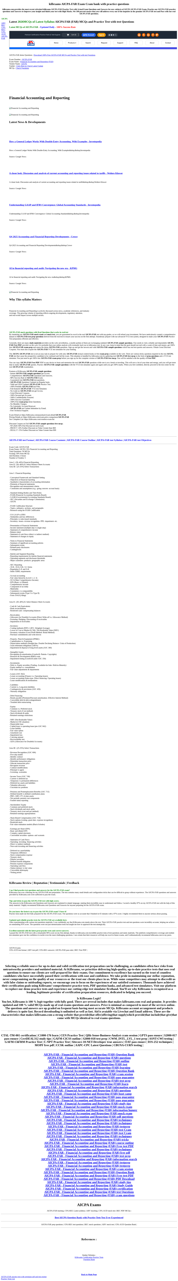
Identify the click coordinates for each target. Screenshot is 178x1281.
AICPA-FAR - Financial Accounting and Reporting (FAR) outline (89, 1061)
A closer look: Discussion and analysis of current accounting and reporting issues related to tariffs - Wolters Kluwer (66, 173)
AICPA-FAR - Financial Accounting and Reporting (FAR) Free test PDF (89, 1146)
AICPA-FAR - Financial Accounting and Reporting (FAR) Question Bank (89, 1054)
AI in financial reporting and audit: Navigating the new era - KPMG (43, 268)
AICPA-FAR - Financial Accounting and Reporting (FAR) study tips (89, 1103)
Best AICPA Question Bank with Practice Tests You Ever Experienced (89, 1217)
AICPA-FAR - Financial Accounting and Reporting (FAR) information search (89, 1087)
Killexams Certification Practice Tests (89, 1257)
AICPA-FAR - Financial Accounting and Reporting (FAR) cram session (89, 1074)
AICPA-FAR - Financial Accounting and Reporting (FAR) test (89, 1064)
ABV (3, 23)
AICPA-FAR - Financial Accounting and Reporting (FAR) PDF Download (89, 1178)
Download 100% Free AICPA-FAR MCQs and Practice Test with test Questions (64, 55)
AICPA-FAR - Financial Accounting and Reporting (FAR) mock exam (89, 1106)
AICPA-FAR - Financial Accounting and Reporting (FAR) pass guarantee (89, 1077)
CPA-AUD (3, 33)
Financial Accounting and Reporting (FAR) (36, 62)
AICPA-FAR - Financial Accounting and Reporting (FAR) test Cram (89, 1129)
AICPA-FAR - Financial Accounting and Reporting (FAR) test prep (89, 1080)
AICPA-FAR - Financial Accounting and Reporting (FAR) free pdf (89, 1152)
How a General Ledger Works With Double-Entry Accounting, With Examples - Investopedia (55, 141)
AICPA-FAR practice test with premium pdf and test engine (24, 1277)
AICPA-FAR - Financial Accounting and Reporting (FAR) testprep (89, 1126)
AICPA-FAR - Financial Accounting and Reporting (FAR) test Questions (89, 1191)
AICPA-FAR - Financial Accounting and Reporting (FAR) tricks (89, 1139)
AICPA (24, 64)
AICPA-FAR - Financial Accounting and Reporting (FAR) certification (89, 1188)
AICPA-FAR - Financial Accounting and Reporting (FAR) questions (89, 1057)
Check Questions (22, 68)
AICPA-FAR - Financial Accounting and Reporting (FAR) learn (89, 1084)
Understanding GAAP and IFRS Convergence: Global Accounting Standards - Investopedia (55, 205)
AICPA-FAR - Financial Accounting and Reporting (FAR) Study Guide (89, 1185)
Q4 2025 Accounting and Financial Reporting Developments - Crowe (43, 236)
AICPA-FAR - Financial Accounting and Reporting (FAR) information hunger (89, 1110)
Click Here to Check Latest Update (29, 66)
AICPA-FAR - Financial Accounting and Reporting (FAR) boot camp (89, 1093)
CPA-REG (3, 28)
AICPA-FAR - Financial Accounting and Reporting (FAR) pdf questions (89, 1116)
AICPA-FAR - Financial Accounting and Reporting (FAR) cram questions (89, 1195)
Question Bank (89, 1259)
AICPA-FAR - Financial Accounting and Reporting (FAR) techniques (89, 1120)
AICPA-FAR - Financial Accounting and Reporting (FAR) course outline (89, 1142)
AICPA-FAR (4, 37)
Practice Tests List (8, 1279)
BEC (3, 25)
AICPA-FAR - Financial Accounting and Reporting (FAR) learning (89, 1067)
